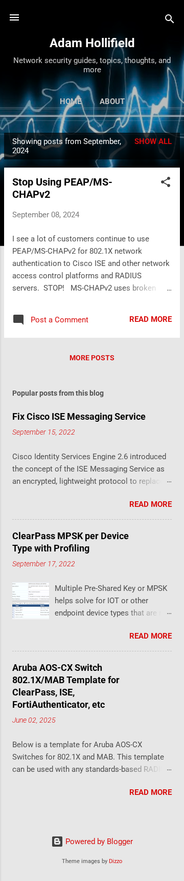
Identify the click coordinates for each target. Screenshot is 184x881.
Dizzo (115, 861)
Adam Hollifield (92, 43)
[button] (165, 184)
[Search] (170, 20)
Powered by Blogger (98, 841)
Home (70, 101)
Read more (150, 319)
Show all (153, 141)
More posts (92, 358)
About (112, 101)
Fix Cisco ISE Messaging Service (79, 416)
